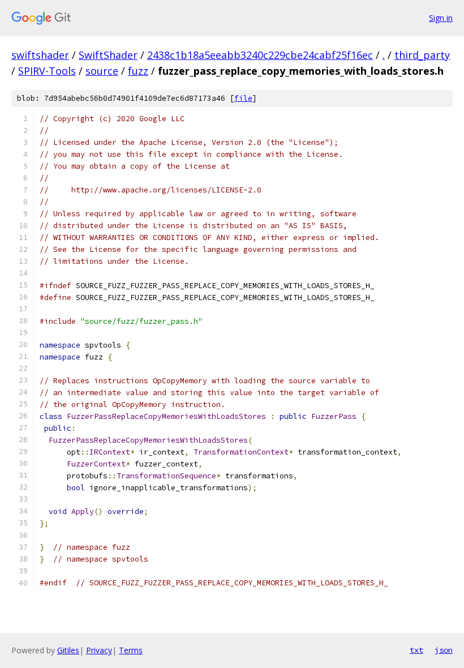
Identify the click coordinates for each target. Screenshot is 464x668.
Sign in (441, 17)
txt (416, 650)
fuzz (138, 71)
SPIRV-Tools (47, 71)
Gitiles (68, 650)
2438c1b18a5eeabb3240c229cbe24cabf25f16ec (260, 55)
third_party (422, 55)
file (243, 98)
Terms (131, 650)
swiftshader (40, 55)
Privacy (99, 650)
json (444, 650)
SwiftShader (108, 55)
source (101, 71)
